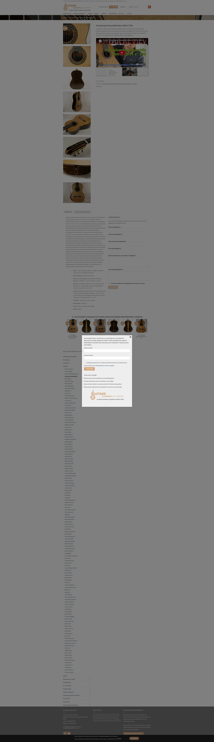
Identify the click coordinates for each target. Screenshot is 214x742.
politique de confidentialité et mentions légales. (100, 365)
